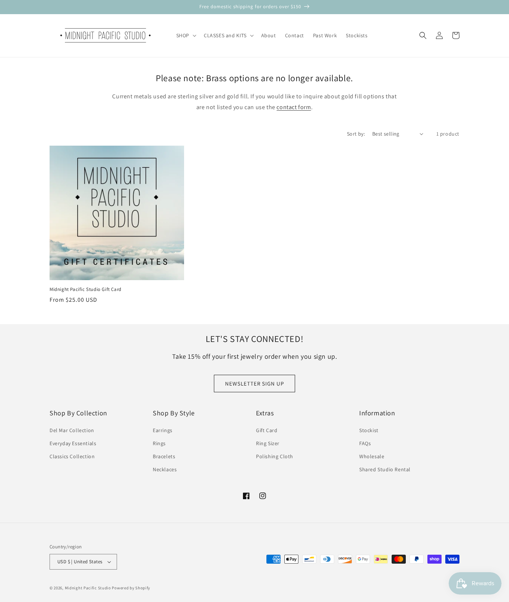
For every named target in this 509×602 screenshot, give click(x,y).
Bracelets (164, 456)
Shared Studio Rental (385, 469)
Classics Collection (72, 456)
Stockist (369, 430)
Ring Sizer (267, 443)
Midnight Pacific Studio (88, 587)
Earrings (163, 430)
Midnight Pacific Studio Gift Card (85, 289)
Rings (159, 443)
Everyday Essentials (73, 443)
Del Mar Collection (72, 430)
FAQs (365, 443)
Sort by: (356, 133)
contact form (293, 107)
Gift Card (266, 430)
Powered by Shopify (131, 587)
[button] (185, 35)
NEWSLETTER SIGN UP (254, 383)
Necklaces (165, 469)
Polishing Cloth (274, 456)
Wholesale (371, 456)
